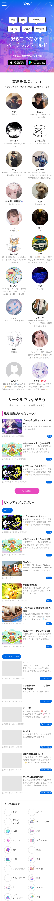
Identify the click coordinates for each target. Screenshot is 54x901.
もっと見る (27, 491)
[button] (4, 4)
